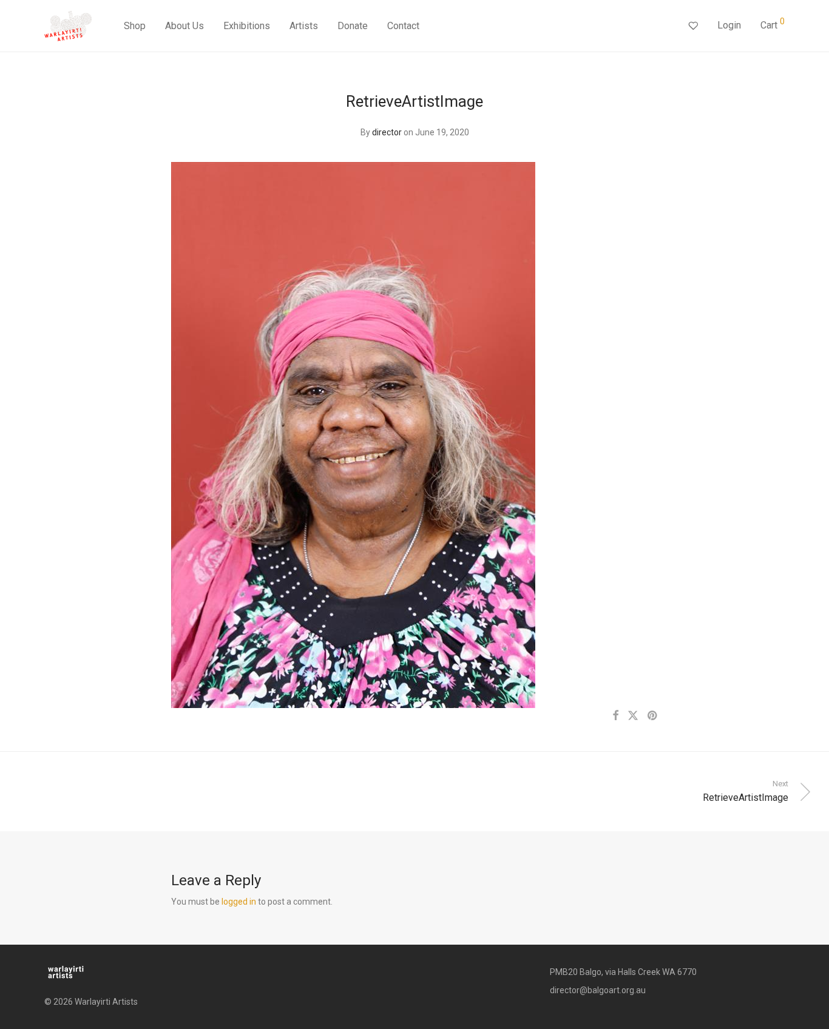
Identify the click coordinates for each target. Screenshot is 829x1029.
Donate (352, 26)
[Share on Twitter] (633, 716)
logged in (239, 901)
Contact (403, 26)
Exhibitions (246, 26)
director (387, 132)
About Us (184, 26)
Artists (303, 26)
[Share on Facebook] (615, 716)
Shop (135, 26)
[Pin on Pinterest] (653, 716)
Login (729, 25)
